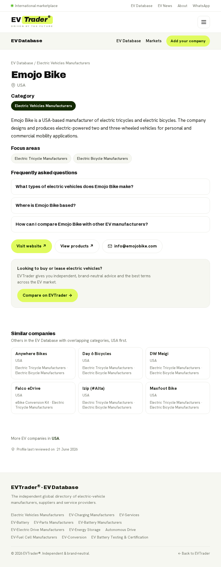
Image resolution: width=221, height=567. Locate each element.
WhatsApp (201, 5)
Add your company (188, 40)
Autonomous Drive (120, 529)
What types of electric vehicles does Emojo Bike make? (74, 186)
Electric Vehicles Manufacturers (63, 63)
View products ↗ (77, 246)
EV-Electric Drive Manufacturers (37, 529)
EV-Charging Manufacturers (92, 514)
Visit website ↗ (31, 246)
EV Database (142, 5)
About (182, 5)
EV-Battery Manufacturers (100, 522)
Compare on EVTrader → (47, 295)
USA (55, 438)
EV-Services (129, 514)
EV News (165, 5)
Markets (153, 41)
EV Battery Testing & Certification (119, 537)
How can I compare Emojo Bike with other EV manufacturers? (82, 224)
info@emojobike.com (135, 246)
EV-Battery (20, 522)
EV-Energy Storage (85, 529)
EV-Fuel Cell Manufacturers (34, 537)
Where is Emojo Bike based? (46, 205)
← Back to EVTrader (194, 553)
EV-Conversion (74, 537)
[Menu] (204, 22)
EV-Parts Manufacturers (54, 522)
